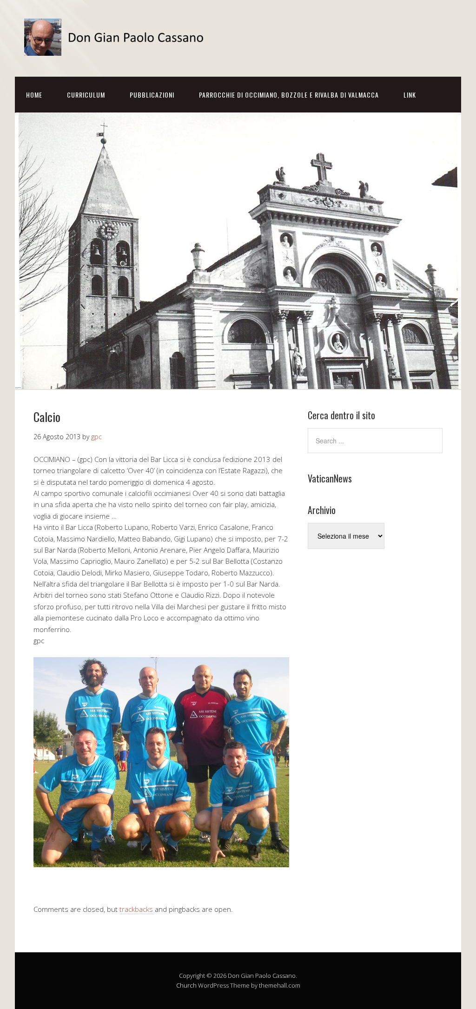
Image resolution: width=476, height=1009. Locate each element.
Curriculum (86, 94)
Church (186, 985)
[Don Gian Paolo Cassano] (117, 47)
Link (409, 94)
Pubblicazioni (152, 94)
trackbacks (136, 909)
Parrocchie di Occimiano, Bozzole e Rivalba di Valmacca (289, 94)
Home (34, 94)
